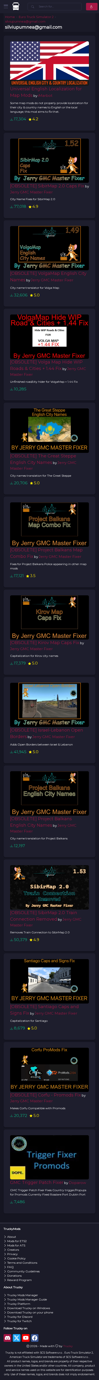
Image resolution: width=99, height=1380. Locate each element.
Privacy (12, 1254)
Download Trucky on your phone (30, 1312)
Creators (13, 1249)
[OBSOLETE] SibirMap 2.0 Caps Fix (47, 186)
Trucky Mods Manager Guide (27, 1299)
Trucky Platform (18, 1304)
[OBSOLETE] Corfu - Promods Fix (45, 1095)
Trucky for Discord (19, 1316)
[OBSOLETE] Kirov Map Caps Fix (44, 642)
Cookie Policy (16, 1258)
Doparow (77, 1182)
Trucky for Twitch (19, 1321)
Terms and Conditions (22, 1262)
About (11, 1236)
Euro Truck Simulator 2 (36, 17)
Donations (14, 1275)
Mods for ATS (16, 1245)
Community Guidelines (23, 1271)
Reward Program (19, 1280)
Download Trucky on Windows (28, 1308)
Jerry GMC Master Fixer (31, 192)
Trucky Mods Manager (22, 1295)
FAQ (10, 1267)
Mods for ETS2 (17, 1241)
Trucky (68, 1346)
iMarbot (45, 95)
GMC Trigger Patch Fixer (36, 1182)
